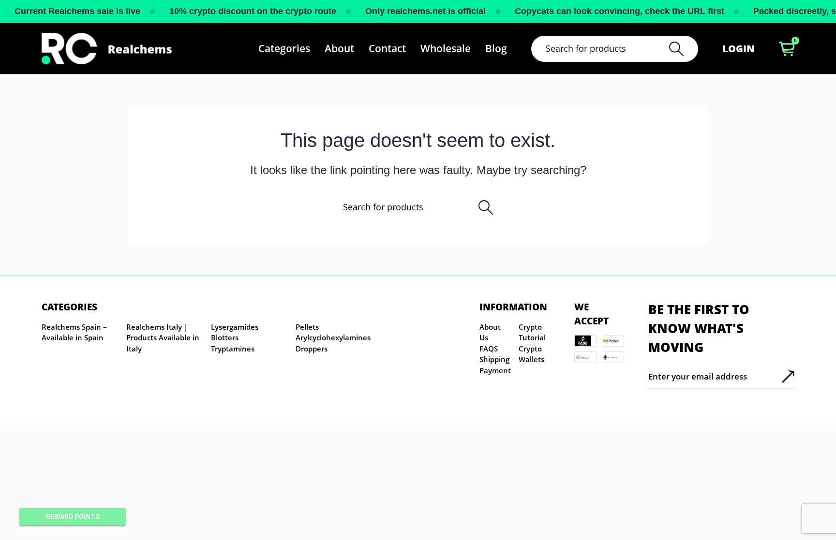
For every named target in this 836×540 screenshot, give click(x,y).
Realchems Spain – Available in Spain (74, 332)
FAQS (488, 348)
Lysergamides (234, 327)
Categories (284, 48)
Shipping (494, 359)
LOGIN (738, 48)
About (339, 48)
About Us (490, 332)
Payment (495, 370)
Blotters (225, 337)
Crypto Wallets (531, 354)
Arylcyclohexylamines (333, 337)
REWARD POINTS (73, 517)
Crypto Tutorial (532, 332)
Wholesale (445, 48)
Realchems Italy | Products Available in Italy (162, 337)
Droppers (312, 348)
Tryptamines (232, 348)
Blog (496, 48)
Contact (387, 48)
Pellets (307, 327)
